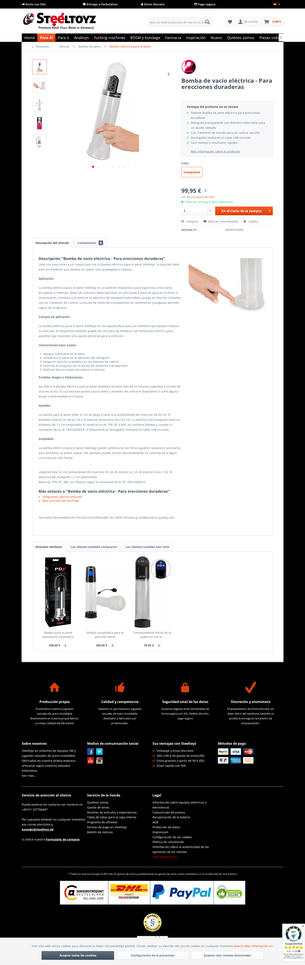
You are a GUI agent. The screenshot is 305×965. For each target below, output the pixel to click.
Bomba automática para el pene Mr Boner (105, 635)
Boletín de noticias (100, 832)
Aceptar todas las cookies (78, 955)
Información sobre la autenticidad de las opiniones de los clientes (180, 849)
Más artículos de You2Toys (60, 501)
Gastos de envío (98, 807)
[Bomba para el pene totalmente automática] (58, 592)
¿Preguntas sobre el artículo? (61, 497)
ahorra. (239, 946)
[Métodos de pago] (249, 756)
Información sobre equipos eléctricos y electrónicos (179, 804)
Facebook (90, 751)
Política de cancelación (168, 842)
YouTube (90, 760)
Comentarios (90, 243)
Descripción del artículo (52, 243)
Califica (252, 221)
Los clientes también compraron (94, 547)
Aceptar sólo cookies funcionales (227, 955)
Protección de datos (166, 827)
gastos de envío (127, 874)
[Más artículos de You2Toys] (227, 67)
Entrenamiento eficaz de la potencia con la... (152, 635)
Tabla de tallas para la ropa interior (112, 817)
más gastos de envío (203, 197)
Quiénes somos (98, 802)
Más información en (259, 946)
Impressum (160, 832)
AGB (155, 822)
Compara (191, 221)
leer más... (29, 776)
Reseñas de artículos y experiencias (112, 812)
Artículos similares (48, 547)
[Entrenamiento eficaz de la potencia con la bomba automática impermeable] (152, 592)
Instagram (99, 760)
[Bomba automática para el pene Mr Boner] (105, 592)
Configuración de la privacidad (152, 955)
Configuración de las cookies (172, 837)
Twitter (99, 751)
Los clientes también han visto (147, 547)
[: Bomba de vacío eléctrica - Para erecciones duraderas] (39, 67)
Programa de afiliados (102, 822)
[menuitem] (180, 22)
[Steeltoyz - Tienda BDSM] (66, 22)
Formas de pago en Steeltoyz (107, 827)
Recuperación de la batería (171, 817)
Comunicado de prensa (168, 812)
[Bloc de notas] (230, 22)
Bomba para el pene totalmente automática (58, 635)
